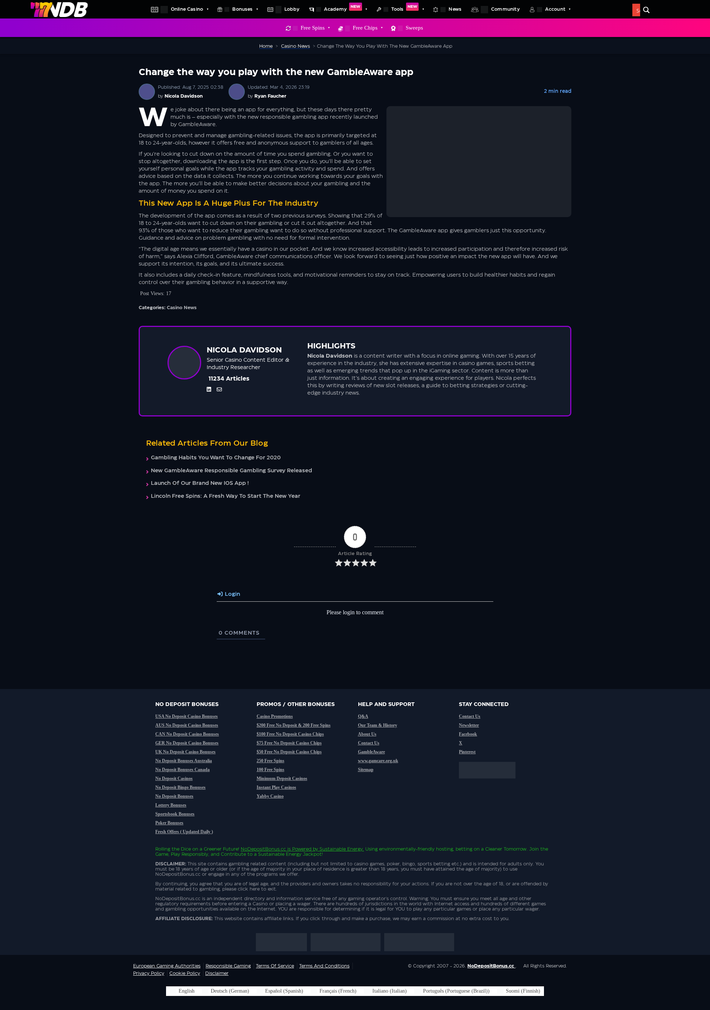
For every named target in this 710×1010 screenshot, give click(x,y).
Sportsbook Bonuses (175, 814)
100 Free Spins (270, 769)
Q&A (363, 716)
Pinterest (467, 751)
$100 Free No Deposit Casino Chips (290, 734)
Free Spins (313, 28)
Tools (404, 8)
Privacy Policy (148, 973)
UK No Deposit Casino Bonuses (185, 751)
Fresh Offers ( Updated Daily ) (184, 831)
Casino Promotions (275, 716)
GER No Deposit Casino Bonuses (187, 743)
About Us (367, 734)
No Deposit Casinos (174, 778)
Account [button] (555, 9)
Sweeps (414, 28)
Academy (342, 8)
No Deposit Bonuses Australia (183, 760)
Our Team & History (377, 725)
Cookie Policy (184, 973)
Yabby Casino (270, 796)
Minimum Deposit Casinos (282, 778)
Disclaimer (217, 973)
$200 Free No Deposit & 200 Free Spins (294, 725)
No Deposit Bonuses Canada (182, 769)
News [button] (455, 9)
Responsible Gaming (228, 966)
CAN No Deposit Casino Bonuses (187, 734)
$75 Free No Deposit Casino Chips (289, 743)
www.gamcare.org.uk (378, 760)
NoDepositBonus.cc (263, 849)
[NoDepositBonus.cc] (59, 9)
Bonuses (242, 9)
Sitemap (365, 769)
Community (505, 9)
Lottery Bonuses (170, 805)
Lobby (292, 9)
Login (231, 594)
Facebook (468, 734)
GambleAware (371, 751)
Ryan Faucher (270, 96)
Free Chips (365, 28)
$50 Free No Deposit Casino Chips (289, 751)
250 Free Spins (270, 760)
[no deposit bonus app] (491, 782)
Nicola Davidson (184, 96)
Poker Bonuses (169, 822)
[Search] (646, 10)
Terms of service (275, 966)
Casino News (182, 307)
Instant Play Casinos (276, 787)
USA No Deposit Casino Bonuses (186, 716)
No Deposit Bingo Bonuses (180, 787)
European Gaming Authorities (166, 966)
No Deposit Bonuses (174, 796)
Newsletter (469, 725)
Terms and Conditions (324, 966)
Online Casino (187, 9)
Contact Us (368, 743)
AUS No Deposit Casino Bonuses (186, 725)
